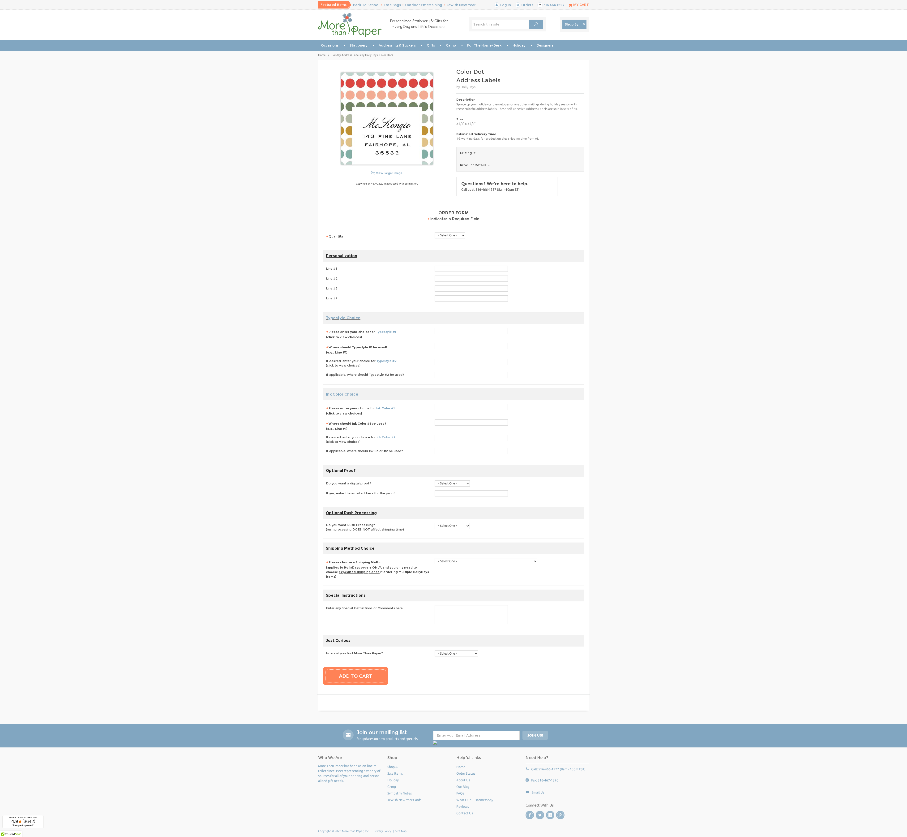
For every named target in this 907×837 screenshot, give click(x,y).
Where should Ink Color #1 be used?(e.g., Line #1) (356, 426)
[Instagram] (550, 815)
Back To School (366, 5)
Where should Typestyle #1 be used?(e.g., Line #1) (357, 349)
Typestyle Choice (343, 318)
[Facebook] (530, 815)
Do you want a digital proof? (348, 483)
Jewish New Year (461, 5)
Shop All (393, 767)
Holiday (519, 45)
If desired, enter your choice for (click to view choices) (361, 363)
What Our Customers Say (474, 800)
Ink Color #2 (385, 437)
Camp (451, 45)
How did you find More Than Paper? (354, 653)
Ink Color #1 (385, 408)
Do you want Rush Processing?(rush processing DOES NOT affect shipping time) (365, 527)
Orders (526, 5)
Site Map (400, 831)
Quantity (336, 236)
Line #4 (332, 298)
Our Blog (463, 787)
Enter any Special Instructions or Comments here (364, 608)
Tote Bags (392, 5)
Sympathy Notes (399, 793)
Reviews (462, 806)
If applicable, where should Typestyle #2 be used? (365, 374)
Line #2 (332, 278)
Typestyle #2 (386, 361)
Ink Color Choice (342, 394)
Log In (505, 5)
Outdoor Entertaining (423, 5)
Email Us (537, 792)
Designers (545, 45)
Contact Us (464, 813)
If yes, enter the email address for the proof (360, 493)
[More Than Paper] (350, 25)
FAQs (460, 793)
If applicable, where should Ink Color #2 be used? (364, 451)
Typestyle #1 (386, 332)
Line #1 (331, 268)
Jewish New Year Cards (404, 800)
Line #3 (332, 288)
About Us (463, 780)
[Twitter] (540, 815)
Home (322, 54)
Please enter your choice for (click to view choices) (361, 334)
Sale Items (395, 773)
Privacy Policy (382, 831)
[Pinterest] (560, 815)
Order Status (465, 773)
